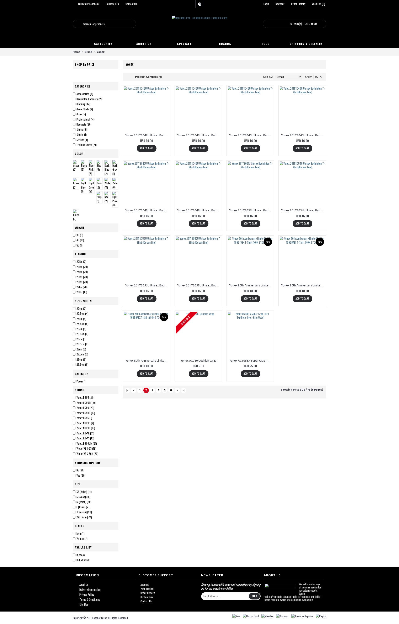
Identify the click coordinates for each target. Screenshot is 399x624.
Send (254, 596)
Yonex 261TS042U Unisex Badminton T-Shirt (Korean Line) (147, 135)
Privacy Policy (86, 595)
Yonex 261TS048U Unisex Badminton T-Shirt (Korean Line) (199, 210)
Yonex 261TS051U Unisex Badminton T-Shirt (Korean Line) (251, 210)
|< (127, 390)
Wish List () (147, 589)
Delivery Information (90, 590)
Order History (147, 593)
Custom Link (146, 597)
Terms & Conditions (89, 600)
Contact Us (146, 601)
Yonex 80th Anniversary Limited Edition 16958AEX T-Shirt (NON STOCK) (303, 285)
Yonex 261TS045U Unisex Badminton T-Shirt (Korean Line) (251, 135)
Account (144, 584)
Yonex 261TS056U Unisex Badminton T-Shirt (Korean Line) (147, 285)
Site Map (84, 605)
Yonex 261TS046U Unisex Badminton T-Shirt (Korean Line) (303, 135)
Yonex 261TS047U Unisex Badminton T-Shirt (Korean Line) (147, 210)
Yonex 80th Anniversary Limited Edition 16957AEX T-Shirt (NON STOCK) (251, 285)
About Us (84, 585)
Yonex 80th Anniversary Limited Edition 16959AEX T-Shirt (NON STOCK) (147, 360)
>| (183, 390)
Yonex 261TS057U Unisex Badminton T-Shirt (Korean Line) (199, 285)
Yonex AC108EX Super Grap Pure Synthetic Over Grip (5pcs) (251, 360)
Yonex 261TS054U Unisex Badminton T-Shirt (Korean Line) (303, 210)
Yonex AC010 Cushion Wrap (198, 360)
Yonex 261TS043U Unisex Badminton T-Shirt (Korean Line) (199, 135)
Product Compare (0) (148, 76)
